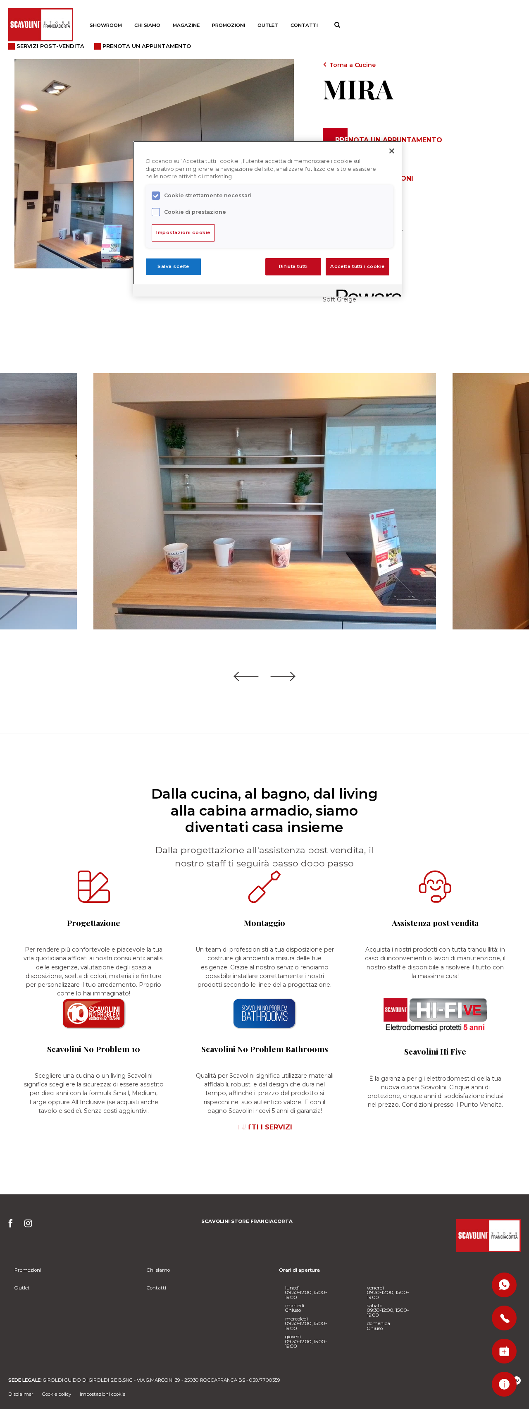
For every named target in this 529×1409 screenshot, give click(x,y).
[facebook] (13, 1226)
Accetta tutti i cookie (357, 266)
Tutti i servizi (264, 1127)
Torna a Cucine (352, 65)
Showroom (106, 25)
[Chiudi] (392, 151)
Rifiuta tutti (293, 266)
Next (283, 677)
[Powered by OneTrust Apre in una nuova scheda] (366, 291)
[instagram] (28, 1226)
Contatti (304, 25)
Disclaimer (20, 1394)
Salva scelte (173, 266)
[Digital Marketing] (516, 1380)
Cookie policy (56, 1394)
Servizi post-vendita (50, 46)
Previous (246, 677)
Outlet (267, 25)
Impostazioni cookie (102, 1394)
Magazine (186, 25)
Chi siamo (147, 25)
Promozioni (228, 25)
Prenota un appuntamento (388, 140)
